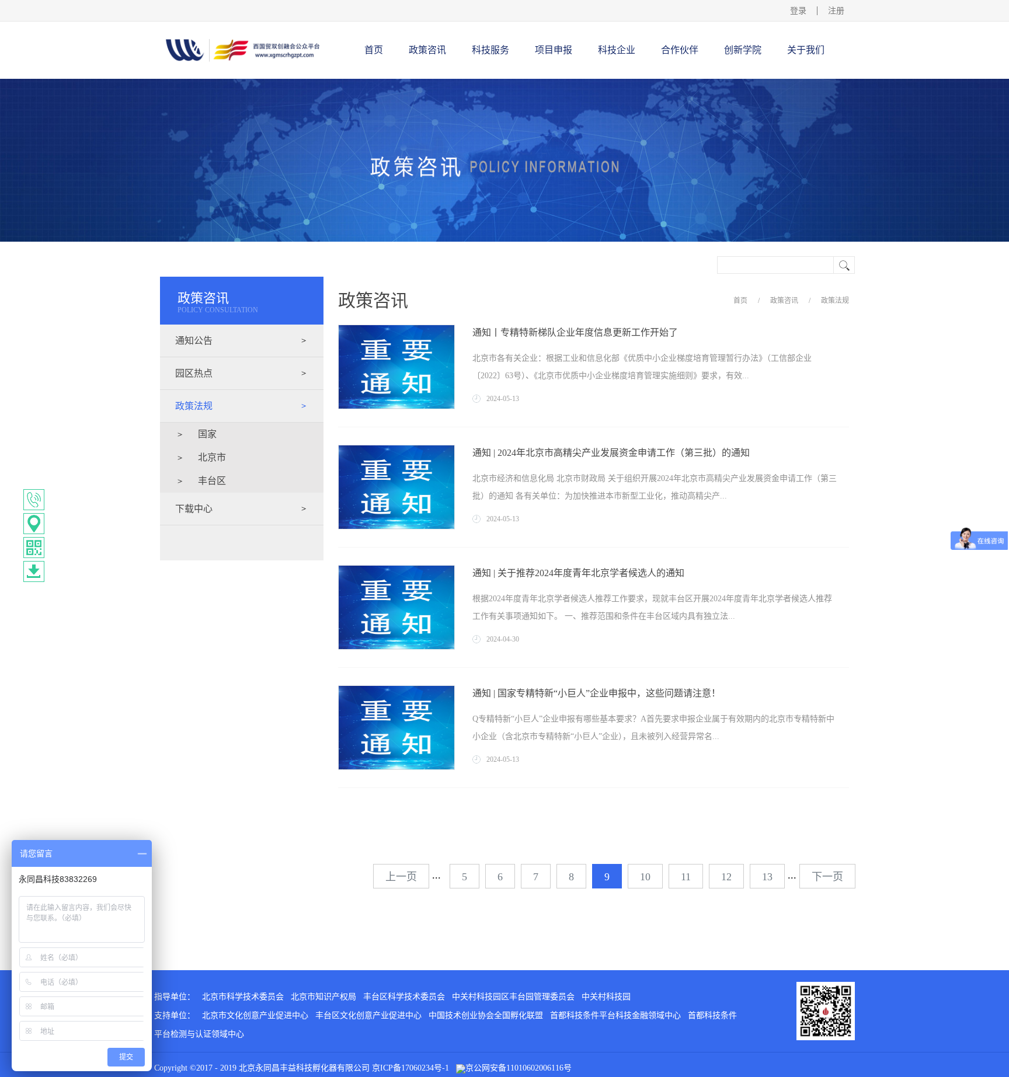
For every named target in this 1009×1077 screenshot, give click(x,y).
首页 (373, 50)
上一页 (401, 877)
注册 (836, 10)
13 (767, 877)
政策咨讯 (784, 301)
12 (726, 877)
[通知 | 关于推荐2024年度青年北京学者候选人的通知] (396, 570)
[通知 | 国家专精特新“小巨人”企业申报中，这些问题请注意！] (396, 690)
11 (686, 877)
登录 (798, 10)
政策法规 (835, 301)
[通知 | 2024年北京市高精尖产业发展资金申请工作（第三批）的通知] (396, 449)
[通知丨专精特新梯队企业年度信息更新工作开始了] (396, 329)
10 (645, 877)
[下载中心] (34, 571)
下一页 (827, 877)
